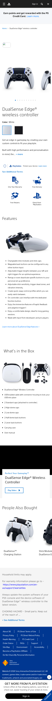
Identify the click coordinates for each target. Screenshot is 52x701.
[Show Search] (42, 4)
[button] (15, 100)
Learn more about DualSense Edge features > (20, 326)
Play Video (12, 490)
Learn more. (33, 16)
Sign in (35, 4)
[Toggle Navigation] (4, 4)
